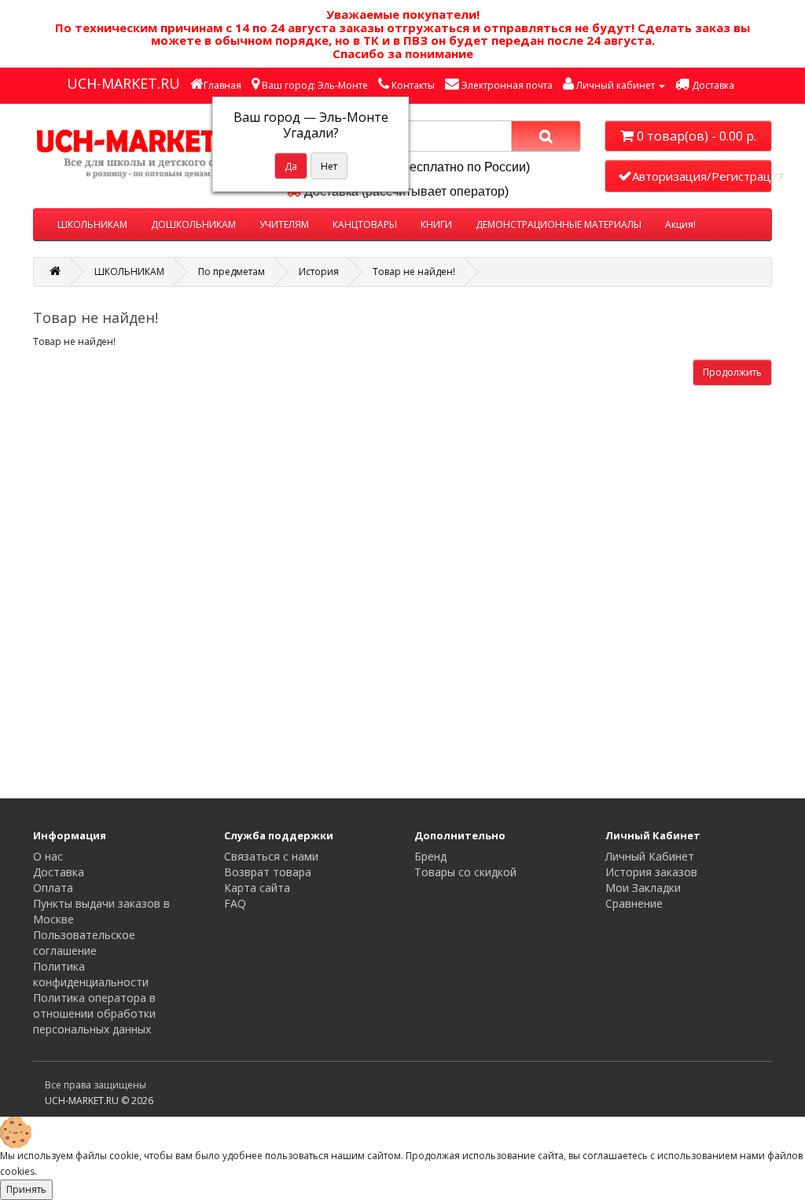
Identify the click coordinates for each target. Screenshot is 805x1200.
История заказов (651, 871)
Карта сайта (257, 887)
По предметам (231, 271)
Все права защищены (95, 1085)
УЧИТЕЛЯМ (284, 224)
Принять (26, 1189)
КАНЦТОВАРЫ (365, 224)
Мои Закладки (643, 887)
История (319, 271)
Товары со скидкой (465, 871)
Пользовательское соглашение (84, 942)
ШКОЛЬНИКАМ (92, 224)
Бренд (430, 856)
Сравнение (634, 903)
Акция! (680, 224)
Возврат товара (267, 871)
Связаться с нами (271, 856)
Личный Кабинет (649, 856)
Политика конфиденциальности (91, 974)
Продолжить (732, 372)
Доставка (58, 871)
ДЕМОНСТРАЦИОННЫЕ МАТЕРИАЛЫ (558, 224)
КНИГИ (436, 224)
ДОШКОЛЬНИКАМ (193, 224)
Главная (222, 85)
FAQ (235, 903)
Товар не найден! (414, 271)
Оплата (53, 887)
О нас (48, 856)
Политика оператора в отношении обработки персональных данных (94, 1013)
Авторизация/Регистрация (702, 176)
